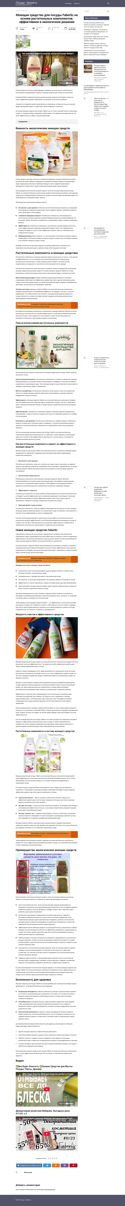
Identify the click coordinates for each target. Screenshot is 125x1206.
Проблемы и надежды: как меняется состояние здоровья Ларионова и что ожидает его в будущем (96, 32)
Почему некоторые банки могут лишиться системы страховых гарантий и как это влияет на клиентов (96, 25)
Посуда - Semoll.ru (26, 2)
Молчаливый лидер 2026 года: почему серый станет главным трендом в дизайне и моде (96, 39)
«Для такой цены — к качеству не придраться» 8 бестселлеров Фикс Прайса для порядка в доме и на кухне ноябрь (101, 104)
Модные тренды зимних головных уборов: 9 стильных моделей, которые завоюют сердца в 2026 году (96, 45)
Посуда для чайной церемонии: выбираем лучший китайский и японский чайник (100, 491)
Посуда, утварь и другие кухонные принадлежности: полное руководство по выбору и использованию (101, 70)
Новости (76, 3)
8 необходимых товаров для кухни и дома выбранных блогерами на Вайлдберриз (96, 87)
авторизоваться (50, 1189)
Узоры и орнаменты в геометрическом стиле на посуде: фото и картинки (101, 360)
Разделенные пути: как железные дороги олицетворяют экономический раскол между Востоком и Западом (96, 52)
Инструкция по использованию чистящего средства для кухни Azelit (101, 231)
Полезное (68, 3)
